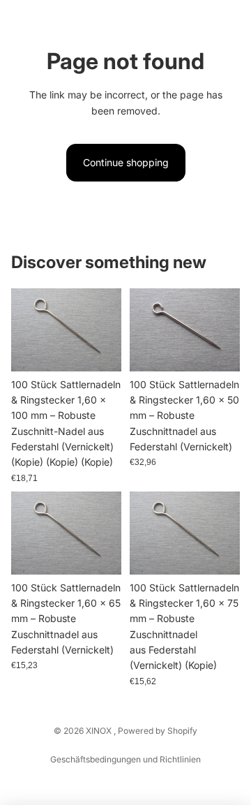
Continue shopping (126, 162)
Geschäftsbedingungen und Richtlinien (125, 759)
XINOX (100, 730)
